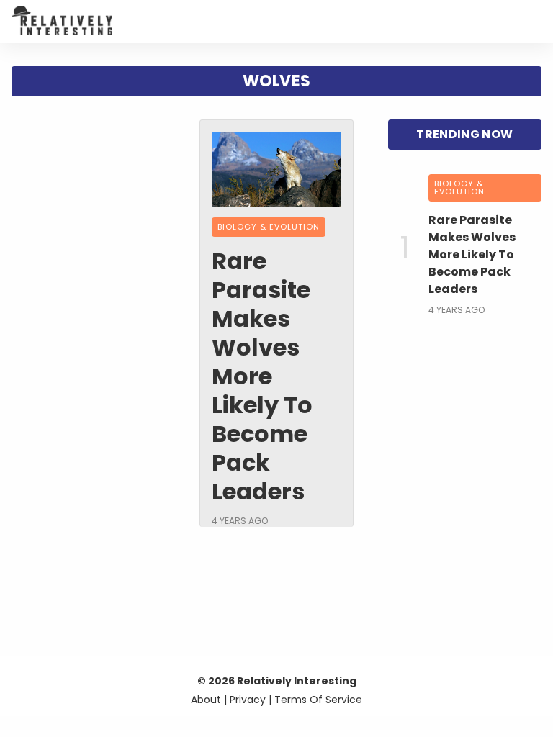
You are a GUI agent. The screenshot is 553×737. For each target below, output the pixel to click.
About (206, 699)
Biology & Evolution (268, 226)
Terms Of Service (318, 699)
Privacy (248, 699)
